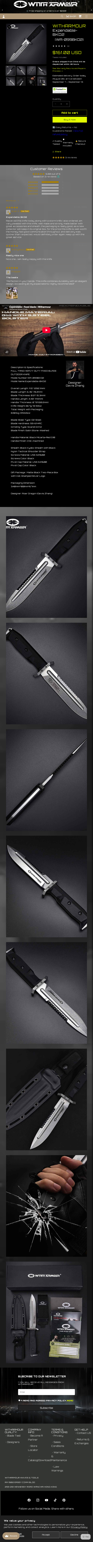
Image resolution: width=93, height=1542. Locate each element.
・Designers (12, 1442)
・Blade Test (13, 1435)
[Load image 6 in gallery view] (21, 81)
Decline (74, 1534)
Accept (46, 1534)
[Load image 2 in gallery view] (21, 70)
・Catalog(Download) (39, 1458)
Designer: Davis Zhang (75, 384)
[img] (12, 207)
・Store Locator (33, 1448)
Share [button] (58, 152)
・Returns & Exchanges (82, 1441)
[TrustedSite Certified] (60, 90)
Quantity (57, 99)
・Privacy (57, 1435)
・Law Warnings (57, 1468)
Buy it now (70, 120)
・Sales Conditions (57, 1444)
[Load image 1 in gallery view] (10, 70)
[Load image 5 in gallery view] (10, 81)
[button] (86, 16)
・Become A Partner (35, 1437)
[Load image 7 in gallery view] (31, 81)
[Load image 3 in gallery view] (31, 70)
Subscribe (46, 1407)
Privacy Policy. (79, 1527)
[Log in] (3, 16)
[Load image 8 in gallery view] (41, 81)
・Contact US (83, 1433)
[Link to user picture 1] (12, 293)
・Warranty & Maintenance (59, 1456)
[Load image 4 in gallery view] (41, 70)
